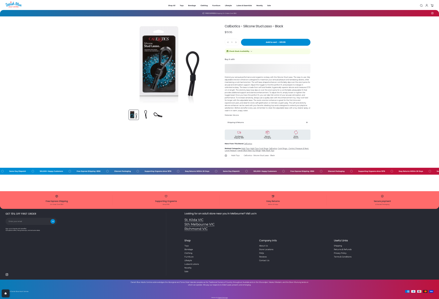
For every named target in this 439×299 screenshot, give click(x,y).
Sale (186, 271)
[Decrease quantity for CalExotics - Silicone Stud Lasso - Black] (227, 42)
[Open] (6, 293)
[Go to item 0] (134, 115)
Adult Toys (245, 148)
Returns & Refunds (343, 249)
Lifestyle (188, 260)
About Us (263, 246)
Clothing (188, 253)
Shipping (338, 246)
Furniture (189, 257)
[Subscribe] (52, 221)
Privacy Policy (340, 253)
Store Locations (266, 249)
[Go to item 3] (158, 115)
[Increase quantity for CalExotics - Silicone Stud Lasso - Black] (236, 42)
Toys (186, 246)
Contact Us (264, 260)
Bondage (188, 249)
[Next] (208, 70)
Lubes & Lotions (191, 264)
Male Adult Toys (268, 151)
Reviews (263, 257)
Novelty (188, 268)
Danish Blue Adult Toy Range (249, 151)
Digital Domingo (223, 297)
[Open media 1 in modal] (171, 65)
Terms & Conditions (342, 257)
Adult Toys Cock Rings (259, 148)
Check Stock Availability (239, 51)
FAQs (261, 253)
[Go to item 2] (146, 115)
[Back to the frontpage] (226, 155)
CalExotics (248, 144)
